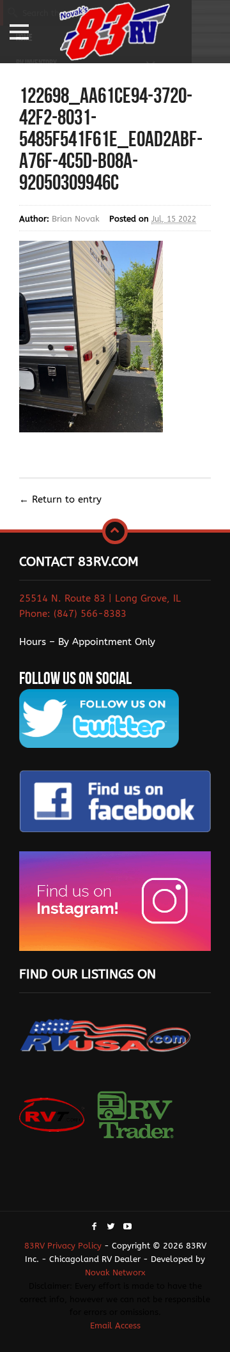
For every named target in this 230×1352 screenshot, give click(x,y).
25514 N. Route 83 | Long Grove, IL (100, 598)
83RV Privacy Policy (63, 1245)
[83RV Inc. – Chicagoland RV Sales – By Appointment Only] (114, 33)
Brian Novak (76, 219)
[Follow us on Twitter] (111, 1227)
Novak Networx (115, 1272)
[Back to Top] (115, 531)
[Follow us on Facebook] (94, 1227)
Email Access (115, 1325)
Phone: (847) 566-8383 (72, 613)
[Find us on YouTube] (127, 1227)
